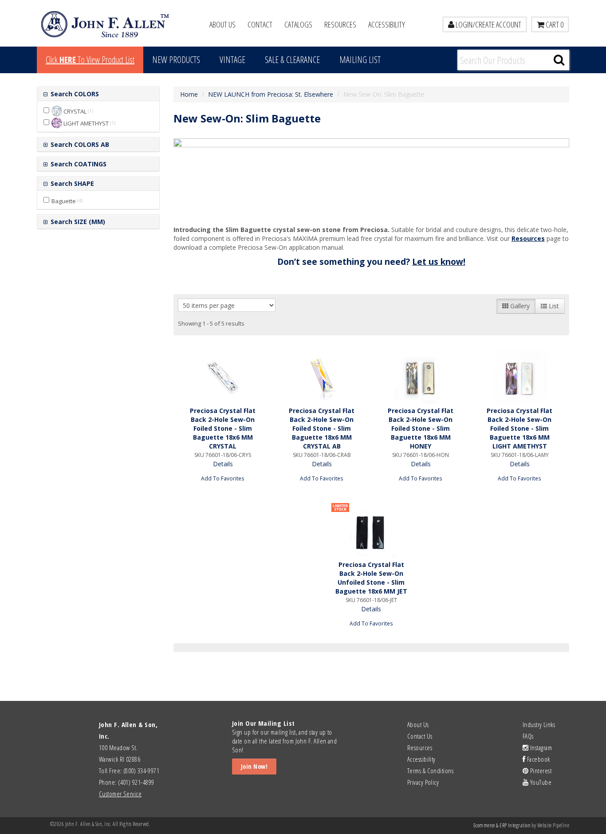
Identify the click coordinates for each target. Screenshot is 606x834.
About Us (222, 24)
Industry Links (539, 724)
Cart (553, 24)
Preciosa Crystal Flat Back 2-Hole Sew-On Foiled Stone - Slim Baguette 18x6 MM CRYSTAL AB (321, 428)
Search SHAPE (71, 183)
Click (90, 60)
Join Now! (254, 766)
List (553, 306)
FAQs (528, 736)
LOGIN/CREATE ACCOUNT (487, 24)
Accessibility (386, 24)
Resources (340, 24)
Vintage (232, 60)
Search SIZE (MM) (77, 221)
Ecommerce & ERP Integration (502, 825)
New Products (176, 60)
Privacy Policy (423, 782)
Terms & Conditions (430, 770)
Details (223, 464)
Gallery (519, 306)
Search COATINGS (77, 164)
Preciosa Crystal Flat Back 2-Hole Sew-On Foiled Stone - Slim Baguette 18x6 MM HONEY (420, 428)
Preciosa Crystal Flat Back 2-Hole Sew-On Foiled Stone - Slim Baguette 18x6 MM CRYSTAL (223, 428)
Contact (260, 24)
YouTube (539, 782)
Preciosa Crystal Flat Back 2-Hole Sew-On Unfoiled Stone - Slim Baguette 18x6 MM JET (371, 577)
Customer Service (120, 793)
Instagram (540, 747)
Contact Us (420, 736)
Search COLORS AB (79, 144)
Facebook (537, 759)
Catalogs (298, 24)
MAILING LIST (360, 60)
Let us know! (438, 262)
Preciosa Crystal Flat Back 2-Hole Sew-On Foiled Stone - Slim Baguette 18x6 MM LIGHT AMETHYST (519, 428)
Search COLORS (74, 94)
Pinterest (539, 770)
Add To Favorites (222, 478)
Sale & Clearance (292, 60)
